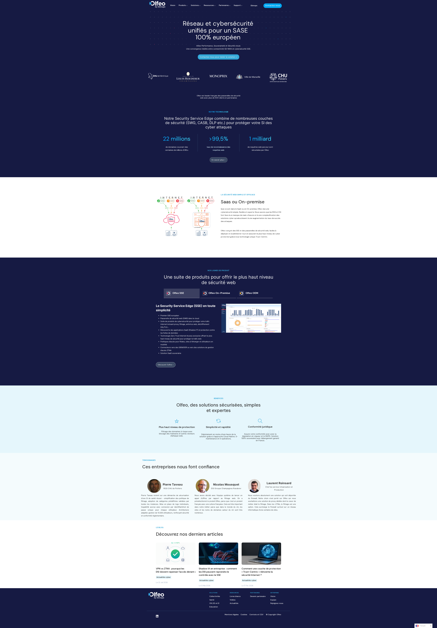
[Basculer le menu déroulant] (186, 5)
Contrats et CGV (256, 614)
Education (213, 607)
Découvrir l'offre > (166, 365)
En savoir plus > (218, 160)
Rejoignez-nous (276, 603)
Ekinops (254, 5)
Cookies (244, 614)
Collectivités (214, 596)
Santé (211, 600)
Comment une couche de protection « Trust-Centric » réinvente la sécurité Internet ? (261, 571)
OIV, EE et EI (214, 603)
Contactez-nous (272, 5)
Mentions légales (232, 614)
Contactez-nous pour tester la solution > (218, 57)
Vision (172, 5)
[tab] (182, 293)
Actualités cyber (163, 577)
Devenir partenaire (258, 596)
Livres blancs (235, 596)
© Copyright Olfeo (273, 614)
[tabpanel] (218, 338)
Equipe (273, 600)
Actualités (234, 603)
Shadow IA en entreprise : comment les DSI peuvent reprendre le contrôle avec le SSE (218, 571)
